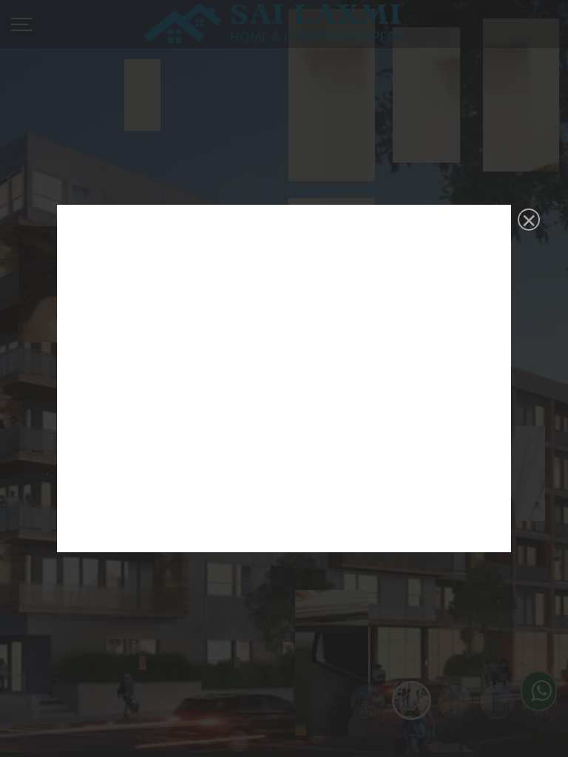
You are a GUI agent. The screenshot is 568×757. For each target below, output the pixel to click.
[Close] (527, 221)
